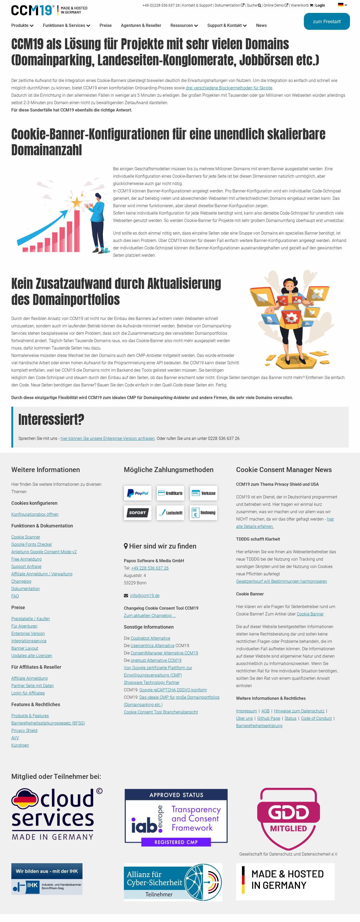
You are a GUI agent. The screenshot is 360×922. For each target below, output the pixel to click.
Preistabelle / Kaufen (30, 618)
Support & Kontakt (225, 25)
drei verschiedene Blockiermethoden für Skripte (229, 87)
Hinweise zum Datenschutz (299, 711)
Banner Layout (24, 648)
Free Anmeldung (26, 559)
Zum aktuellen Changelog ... (150, 615)
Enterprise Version (28, 633)
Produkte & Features (30, 715)
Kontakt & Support (197, 5)
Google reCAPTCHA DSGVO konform (173, 689)
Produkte (20, 25)
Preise (106, 25)
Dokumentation (227, 5)
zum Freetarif (327, 21)
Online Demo (274, 5)
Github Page (268, 718)
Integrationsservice (28, 640)
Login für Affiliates (28, 693)
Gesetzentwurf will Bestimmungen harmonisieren (281, 581)
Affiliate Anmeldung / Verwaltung (41, 573)
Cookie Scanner (25, 537)
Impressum (246, 711)
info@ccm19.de (144, 595)
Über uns (244, 718)
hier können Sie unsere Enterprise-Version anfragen (108, 438)
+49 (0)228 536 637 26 (162, 5)
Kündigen (20, 745)
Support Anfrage (26, 566)
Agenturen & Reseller (141, 25)
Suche (252, 5)
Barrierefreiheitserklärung (259, 725)
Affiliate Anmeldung (29, 678)
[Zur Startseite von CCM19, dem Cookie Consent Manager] (49, 9)
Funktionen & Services (64, 25)
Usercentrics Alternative (152, 645)
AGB (265, 711)
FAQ (15, 596)
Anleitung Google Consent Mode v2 (44, 551)
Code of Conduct (316, 718)
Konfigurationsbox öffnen (35, 514)
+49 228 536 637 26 (150, 568)
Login (320, 5)
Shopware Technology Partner (151, 682)
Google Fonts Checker (31, 544)
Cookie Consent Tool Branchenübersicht (161, 712)
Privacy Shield (24, 730)
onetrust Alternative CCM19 (156, 660)
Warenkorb (300, 5)
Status (290, 718)
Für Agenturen (24, 626)
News (261, 25)
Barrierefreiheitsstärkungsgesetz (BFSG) (48, 723)
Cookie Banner (310, 614)
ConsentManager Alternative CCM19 (164, 653)
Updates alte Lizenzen (31, 655)
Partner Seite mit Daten (32, 685)
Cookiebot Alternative (150, 638)
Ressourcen (182, 25)
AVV (15, 737)
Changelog (21, 581)
